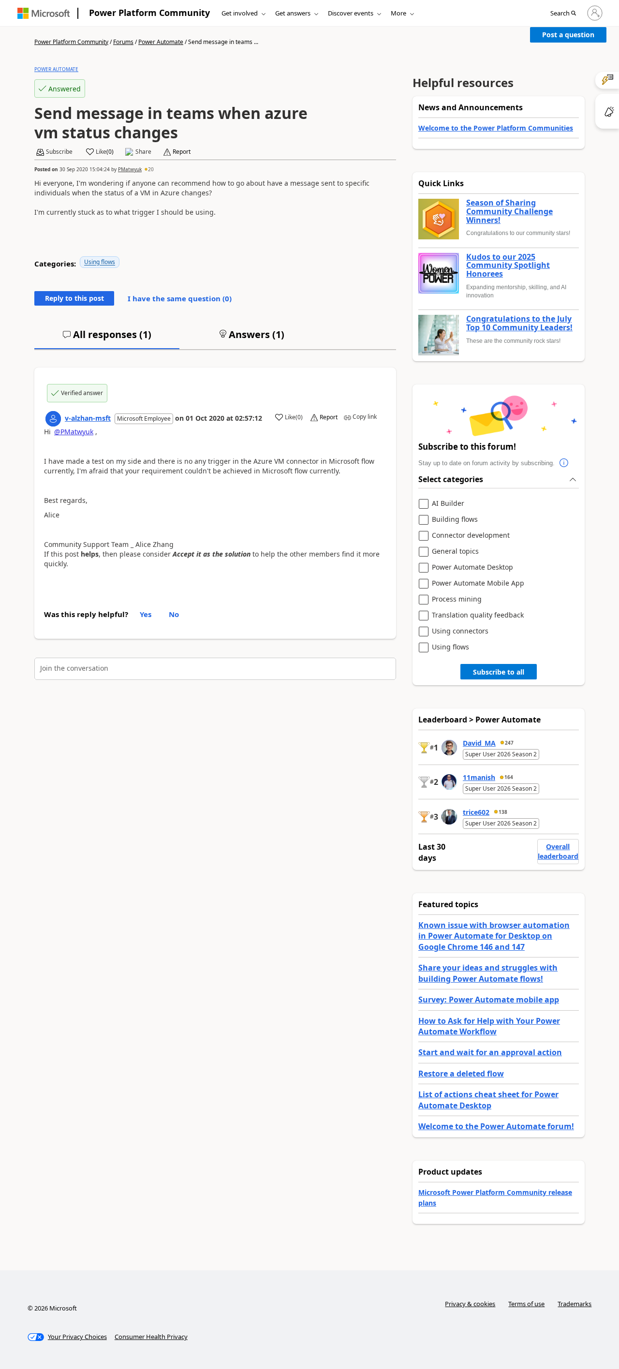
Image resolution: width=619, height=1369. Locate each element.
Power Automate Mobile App (478, 583)
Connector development (471, 535)
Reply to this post (74, 298)
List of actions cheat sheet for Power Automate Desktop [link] (488, 1099)
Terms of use (526, 1303)
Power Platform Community (149, 12)
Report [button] (182, 152)
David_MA (479, 743)
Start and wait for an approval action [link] (490, 1052)
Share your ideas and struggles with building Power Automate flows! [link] (488, 973)
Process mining (457, 599)
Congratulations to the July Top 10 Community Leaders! (519, 323)
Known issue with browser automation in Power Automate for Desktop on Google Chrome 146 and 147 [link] (494, 936)
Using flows (99, 262)
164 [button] (508, 777)
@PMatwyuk (73, 431)
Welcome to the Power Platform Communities (495, 127)
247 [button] (509, 742)
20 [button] (151, 169)
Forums (123, 42)
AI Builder (448, 504)
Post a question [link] (568, 34)
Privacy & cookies (470, 1303)
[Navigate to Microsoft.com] (43, 13)
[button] (563, 13)
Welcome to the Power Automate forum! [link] (496, 1126)
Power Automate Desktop (472, 567)
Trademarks (574, 1303)
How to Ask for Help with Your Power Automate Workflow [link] (489, 1026)
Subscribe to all (498, 672)
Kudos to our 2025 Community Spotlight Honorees (508, 266)
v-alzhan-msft (88, 418)
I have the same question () (180, 298)
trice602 (476, 812)
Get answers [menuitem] (292, 13)
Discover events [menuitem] (350, 13)
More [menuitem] (398, 13)
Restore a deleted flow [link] (461, 1073)
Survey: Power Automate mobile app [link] (488, 999)
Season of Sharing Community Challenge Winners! (509, 211)
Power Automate (160, 42)
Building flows (455, 519)
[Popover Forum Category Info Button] (564, 463)
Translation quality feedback (478, 615)
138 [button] (503, 812)
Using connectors (460, 631)
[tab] (106, 338)
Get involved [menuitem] (239, 13)
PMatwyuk (130, 169)
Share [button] (143, 152)
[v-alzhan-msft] (53, 419)
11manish (479, 777)
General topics (455, 551)
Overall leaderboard (558, 851)
